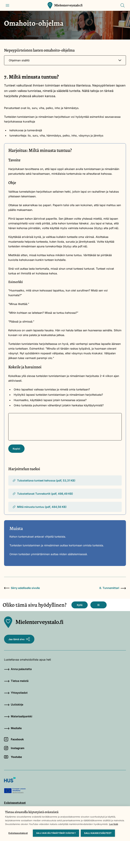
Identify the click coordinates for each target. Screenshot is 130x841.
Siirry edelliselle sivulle (25, 588)
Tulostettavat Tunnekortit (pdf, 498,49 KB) (45, 493)
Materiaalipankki (21, 716)
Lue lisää (113, 824)
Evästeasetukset (18, 833)
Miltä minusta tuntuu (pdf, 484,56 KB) (42, 507)
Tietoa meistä (19, 681)
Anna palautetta (21, 669)
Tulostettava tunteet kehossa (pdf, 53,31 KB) (46, 480)
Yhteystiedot (19, 692)
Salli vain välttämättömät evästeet (56, 833)
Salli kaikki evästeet (98, 833)
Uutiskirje (17, 704)
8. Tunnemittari (109, 588)
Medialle (16, 728)
